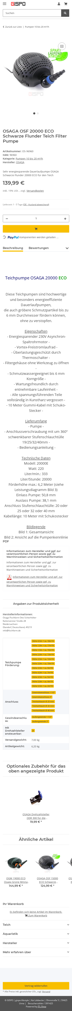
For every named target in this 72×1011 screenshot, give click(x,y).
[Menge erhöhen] (65, 218)
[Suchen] (65, 13)
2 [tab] (38, 113)
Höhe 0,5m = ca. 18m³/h (43, 641)
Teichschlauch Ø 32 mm (43, 706)
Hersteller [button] (10, 943)
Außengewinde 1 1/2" (42, 717)
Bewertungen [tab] (39, 248)
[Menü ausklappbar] (4, 2)
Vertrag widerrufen (36, 985)
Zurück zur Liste (13, 26)
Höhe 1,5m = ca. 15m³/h (43, 650)
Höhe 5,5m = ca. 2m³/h (42, 686)
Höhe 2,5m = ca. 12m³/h (43, 659)
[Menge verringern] (7, 218)
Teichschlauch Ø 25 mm (43, 701)
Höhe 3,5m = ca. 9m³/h (42, 668)
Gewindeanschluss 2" (42, 697)
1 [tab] (34, 113)
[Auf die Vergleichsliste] (62, 46)
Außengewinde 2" (40, 721)
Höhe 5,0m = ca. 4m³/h (42, 681)
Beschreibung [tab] (13, 248)
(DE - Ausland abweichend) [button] (36, 204)
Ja (33, 730)
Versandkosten (35, 190)
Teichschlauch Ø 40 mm (43, 710)
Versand (46, 991)
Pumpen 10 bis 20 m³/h (29, 158)
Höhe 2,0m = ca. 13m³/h (43, 654)
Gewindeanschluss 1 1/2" (43, 692)
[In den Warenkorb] (5, 38)
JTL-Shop (42, 1006)
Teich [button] (6, 924)
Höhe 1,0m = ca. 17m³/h (43, 645)
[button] (59, 3)
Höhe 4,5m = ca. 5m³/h (42, 677)
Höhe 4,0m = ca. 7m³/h (42, 672)
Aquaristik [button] (10, 934)
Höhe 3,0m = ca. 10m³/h (43, 663)
